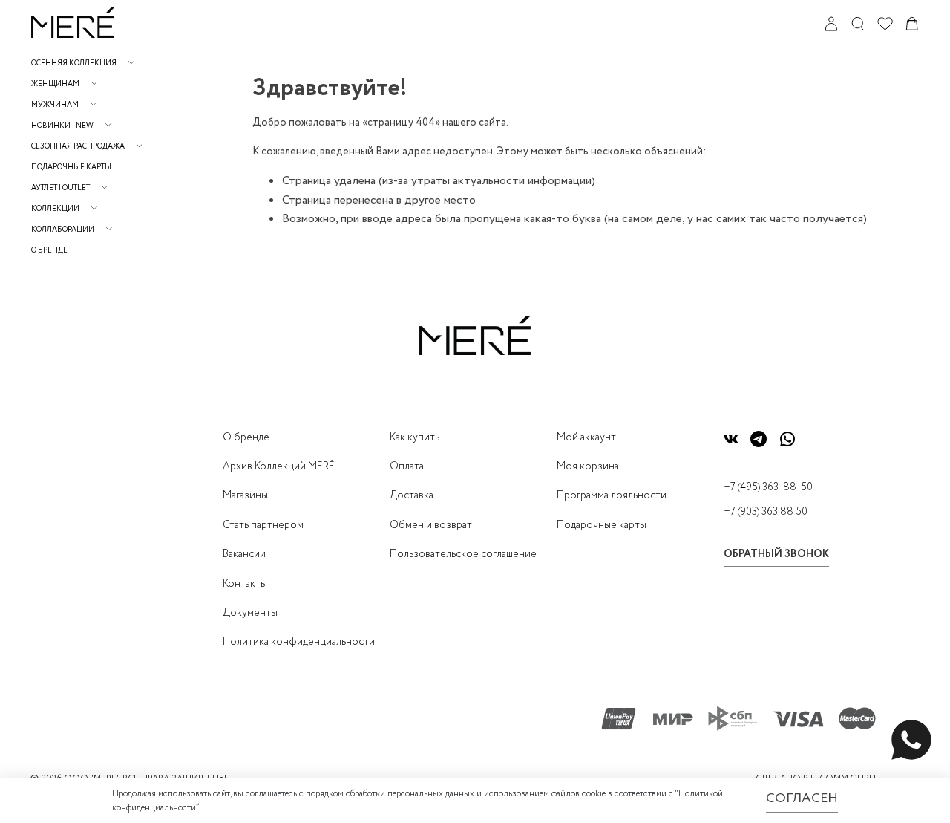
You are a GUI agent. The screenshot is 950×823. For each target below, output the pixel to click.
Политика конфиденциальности (299, 641)
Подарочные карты (71, 167)
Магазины (245, 495)
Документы (250, 612)
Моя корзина (588, 466)
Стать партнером (263, 525)
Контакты (245, 583)
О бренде (49, 250)
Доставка (411, 495)
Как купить (414, 437)
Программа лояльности (611, 495)
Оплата (407, 466)
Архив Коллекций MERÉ (279, 466)
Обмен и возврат (431, 525)
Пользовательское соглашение (463, 554)
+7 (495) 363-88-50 (768, 487)
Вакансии (244, 554)
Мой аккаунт (586, 437)
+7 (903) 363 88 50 (766, 511)
